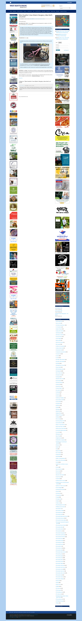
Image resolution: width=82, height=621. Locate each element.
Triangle (57, 497)
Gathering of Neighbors (60, 397)
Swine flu (57, 491)
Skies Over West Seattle (60, 474)
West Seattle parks (59, 553)
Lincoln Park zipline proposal (61, 430)
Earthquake (58, 376)
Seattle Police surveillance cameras (62, 464)
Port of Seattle (58, 452)
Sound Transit (58, 476)
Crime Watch (29, 11)
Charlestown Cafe (59, 350)
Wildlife (57, 586)
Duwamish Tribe (59, 374)
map (27, 24)
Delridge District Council (60, 365)
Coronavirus (58, 353)
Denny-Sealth (58, 367)
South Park (58, 478)
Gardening (58, 392)
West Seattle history (59, 538)
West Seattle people (59, 555)
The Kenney (58, 493)
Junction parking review (60, 420)
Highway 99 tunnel (59, 415)
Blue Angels (58, 344)
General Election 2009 (60, 399)
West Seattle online (59, 550)
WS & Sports (58, 588)
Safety (57, 462)
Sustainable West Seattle (60, 489)
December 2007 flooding (60, 361)
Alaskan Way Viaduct (59, 330)
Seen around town (59, 469)
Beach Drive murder (59, 342)
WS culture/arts (58, 594)
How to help (58, 418)
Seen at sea (58, 471)
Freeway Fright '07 (59, 388)
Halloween (58, 405)
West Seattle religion (59, 563)
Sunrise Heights (59, 487)
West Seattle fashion (59, 527)
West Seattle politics (59, 559)
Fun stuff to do (58, 390)
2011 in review (58, 323)
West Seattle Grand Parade (60, 534)
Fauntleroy (58, 384)
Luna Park (58, 432)
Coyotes (57, 355)
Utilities (57, 501)
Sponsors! (48, 11)
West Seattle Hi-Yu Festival (60, 536)
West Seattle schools (59, 569)
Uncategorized (58, 499)
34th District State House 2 (60, 325)
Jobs (33, 11)
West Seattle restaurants (60, 565)
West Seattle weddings (60, 578)
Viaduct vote (58, 502)
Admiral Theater (59, 329)
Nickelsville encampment (60, 439)
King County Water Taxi (60, 426)
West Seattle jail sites (59, 542)
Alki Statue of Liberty (59, 334)
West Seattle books (59, 514)
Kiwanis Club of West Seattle (61, 428)
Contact (25, 11)
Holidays (57, 416)
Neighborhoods (58, 438)
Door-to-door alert (59, 372)
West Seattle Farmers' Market (61, 525)
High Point (58, 411)
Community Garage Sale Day (61, 351)
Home (11, 11)
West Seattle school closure (60, 567)
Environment (58, 380)
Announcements (59, 336)
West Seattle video (59, 574)
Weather (57, 11)
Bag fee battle (58, 340)
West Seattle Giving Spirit (60, 532)
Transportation (58, 495)
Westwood (58, 580)
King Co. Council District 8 (60, 424)
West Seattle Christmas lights (61, 520)
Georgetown (58, 403)
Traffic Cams (53, 11)
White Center (58, 584)
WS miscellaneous (59, 599)
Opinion (57, 446)
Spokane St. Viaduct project (60, 485)
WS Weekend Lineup (59, 601)
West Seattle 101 (58, 508)
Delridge (57, 363)
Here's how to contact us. (34, 614)
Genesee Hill (58, 401)
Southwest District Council (60, 480)
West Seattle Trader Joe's (60, 571)
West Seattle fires (59, 530)
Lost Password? (66, 50)
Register (60, 42)
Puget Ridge (58, 456)
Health (57, 407)
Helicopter (58, 409)
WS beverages (58, 590)
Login (56, 42)
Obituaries (43, 11)
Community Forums (63, 11)
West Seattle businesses (60, 518)
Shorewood (58, 472)
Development (58, 371)
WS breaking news (59, 592)
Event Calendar (20, 11)
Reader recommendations (60, 458)
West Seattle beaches (59, 512)
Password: (57, 47)
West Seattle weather (59, 576)
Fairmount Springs (59, 382)
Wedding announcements (60, 506)
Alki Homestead (59, 332)
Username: (57, 44)
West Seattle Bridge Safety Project (61, 516)
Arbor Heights (58, 338)
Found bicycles (58, 386)
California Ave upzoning (60, 346)
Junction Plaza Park (59, 422)
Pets (56, 448)
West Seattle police (59, 557)
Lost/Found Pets (38, 11)
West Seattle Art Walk (59, 510)
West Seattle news (59, 548)
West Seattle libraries (59, 544)
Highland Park (58, 413)
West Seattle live (59, 546)
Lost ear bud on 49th (58, 308)
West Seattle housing (59, 540)
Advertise (14, 11)
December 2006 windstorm (60, 359)
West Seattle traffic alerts (60, 573)
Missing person (58, 434)
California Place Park (59, 348)
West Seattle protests (59, 561)
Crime (57, 357)
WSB (57, 31)
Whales (57, 582)
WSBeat (57, 603)
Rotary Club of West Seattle (60, 460)
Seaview (57, 467)
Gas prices (58, 394)
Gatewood (57, 395)
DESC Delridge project (60, 369)
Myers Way (58, 436)
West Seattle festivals (59, 529)
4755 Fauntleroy (58, 327)
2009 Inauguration (59, 321)
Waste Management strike (60, 504)
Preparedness (58, 454)
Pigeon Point (58, 450)
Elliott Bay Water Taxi (59, 378)
